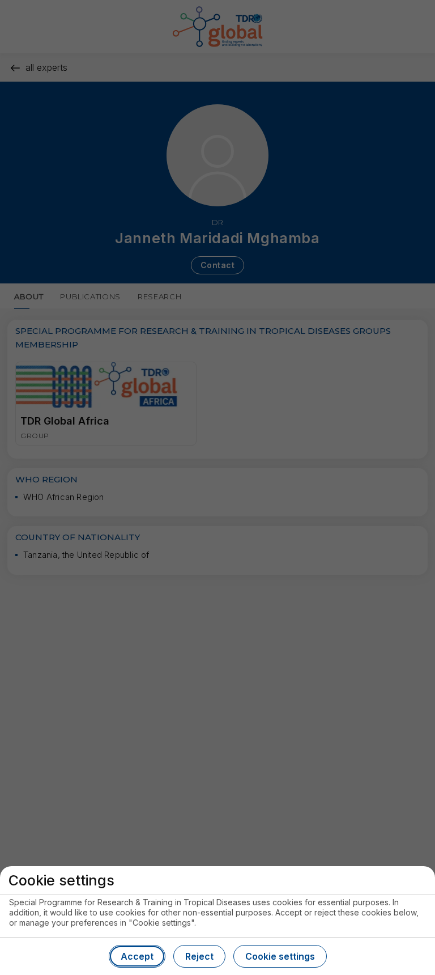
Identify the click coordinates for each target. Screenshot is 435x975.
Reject (199, 956)
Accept (137, 956)
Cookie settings (280, 956)
